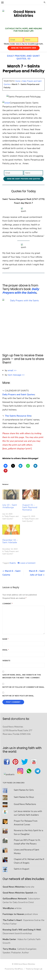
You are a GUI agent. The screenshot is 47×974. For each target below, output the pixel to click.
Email (5, 650)
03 (29, 58)
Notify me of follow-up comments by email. (23, 687)
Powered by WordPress (14, 969)
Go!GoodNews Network (15, 898)
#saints (13, 563)
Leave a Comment (27, 563)
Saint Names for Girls (24, 789)
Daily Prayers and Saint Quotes (23, 57)
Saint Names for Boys (24, 797)
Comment (7, 604)
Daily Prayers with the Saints (20, 291)
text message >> (16, 374)
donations (18, 719)
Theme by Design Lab (34, 969)
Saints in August (21, 868)
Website (6, 660)
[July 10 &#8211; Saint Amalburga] (11, 495)
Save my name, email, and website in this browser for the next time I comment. (21, 676)
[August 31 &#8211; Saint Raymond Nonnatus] (31, 495)
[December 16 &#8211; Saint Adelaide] (11, 530)
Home (17, 81)
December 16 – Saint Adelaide (10, 541)
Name (5, 639)
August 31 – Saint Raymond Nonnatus (29, 507)
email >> (12, 370)
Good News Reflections (25, 804)
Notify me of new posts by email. (18, 696)
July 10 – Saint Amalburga (9, 506)
